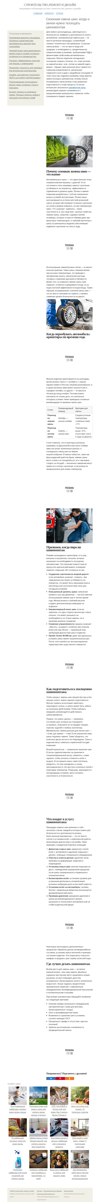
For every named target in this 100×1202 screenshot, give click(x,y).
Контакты (39, 1191)
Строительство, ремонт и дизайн (50, 5)
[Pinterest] (60, 1078)
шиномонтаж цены (77, 87)
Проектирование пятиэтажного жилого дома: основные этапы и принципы (23, 85)
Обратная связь (68, 1191)
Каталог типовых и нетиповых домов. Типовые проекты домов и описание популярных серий (24, 95)
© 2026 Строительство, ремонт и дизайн (22, 1191)
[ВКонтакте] (51, 1078)
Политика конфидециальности (46, 1194)
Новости (49, 13)
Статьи (59, 13)
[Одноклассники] (69, 1078)
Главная (37, 13)
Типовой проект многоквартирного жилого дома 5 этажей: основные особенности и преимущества (24, 54)
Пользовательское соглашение (52, 1191)
